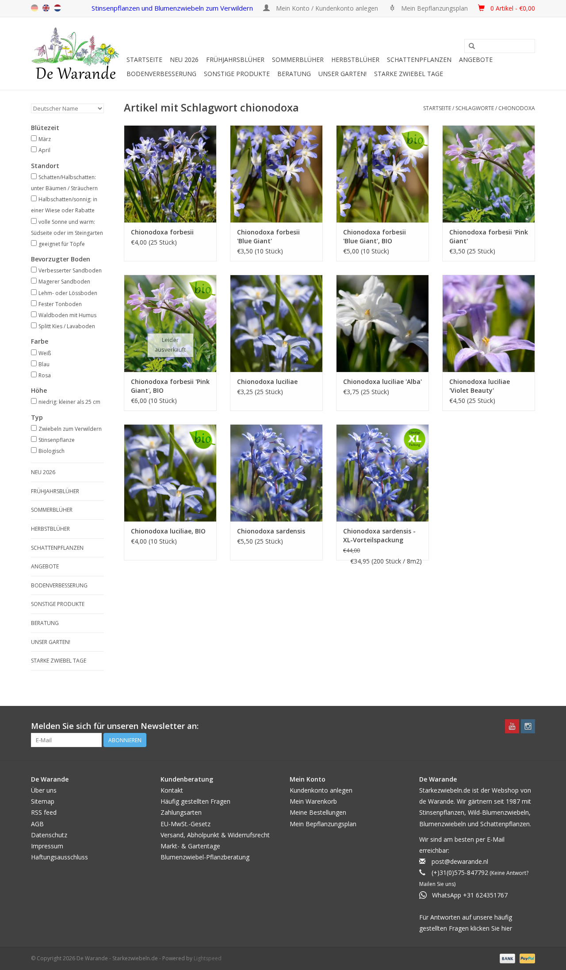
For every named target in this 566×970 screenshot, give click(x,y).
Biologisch (51, 451)
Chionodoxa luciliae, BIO (168, 531)
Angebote (476, 59)
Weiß (44, 353)
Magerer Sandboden (64, 281)
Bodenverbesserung (161, 73)
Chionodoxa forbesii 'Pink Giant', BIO (170, 386)
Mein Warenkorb (313, 801)
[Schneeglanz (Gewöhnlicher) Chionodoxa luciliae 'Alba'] (382, 323)
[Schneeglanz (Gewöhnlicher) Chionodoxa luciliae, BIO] (170, 472)
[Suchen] (471, 46)
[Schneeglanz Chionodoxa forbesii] (170, 173)
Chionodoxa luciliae (267, 381)
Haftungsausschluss (59, 857)
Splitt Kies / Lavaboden (66, 326)
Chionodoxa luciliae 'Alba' (382, 381)
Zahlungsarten (181, 812)
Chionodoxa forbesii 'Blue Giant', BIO (374, 236)
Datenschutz (49, 835)
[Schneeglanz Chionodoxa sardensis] (276, 472)
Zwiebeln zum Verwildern (70, 429)
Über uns (44, 790)
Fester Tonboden (60, 304)
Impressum (47, 846)
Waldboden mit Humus (67, 315)
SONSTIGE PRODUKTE (237, 73)
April (44, 150)
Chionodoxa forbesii (162, 232)
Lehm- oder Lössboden (67, 293)
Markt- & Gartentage (190, 846)
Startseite (144, 59)
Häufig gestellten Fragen (195, 801)
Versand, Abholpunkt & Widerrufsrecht (215, 835)
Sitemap (42, 801)
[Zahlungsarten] (506, 958)
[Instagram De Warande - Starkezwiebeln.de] (528, 726)
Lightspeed (208, 958)
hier (506, 928)
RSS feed (44, 812)
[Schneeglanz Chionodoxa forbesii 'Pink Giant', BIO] (170, 323)
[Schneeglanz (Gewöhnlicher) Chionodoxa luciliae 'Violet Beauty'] (488, 323)
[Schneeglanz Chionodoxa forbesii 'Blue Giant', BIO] (382, 173)
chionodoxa (516, 108)
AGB (37, 824)
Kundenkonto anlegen (321, 790)
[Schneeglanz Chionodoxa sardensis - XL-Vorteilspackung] (382, 472)
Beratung (294, 73)
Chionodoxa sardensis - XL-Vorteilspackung (379, 535)
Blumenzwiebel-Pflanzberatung (205, 857)
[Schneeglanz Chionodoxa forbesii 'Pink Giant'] (488, 173)
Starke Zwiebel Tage (408, 73)
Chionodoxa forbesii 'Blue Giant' (268, 236)
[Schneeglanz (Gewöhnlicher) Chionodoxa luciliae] (276, 323)
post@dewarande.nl (460, 861)
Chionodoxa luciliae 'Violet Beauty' (479, 386)
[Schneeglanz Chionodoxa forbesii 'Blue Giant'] (276, 173)
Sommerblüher (298, 59)
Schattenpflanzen (419, 59)
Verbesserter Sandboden (70, 270)
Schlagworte (474, 108)
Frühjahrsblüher (235, 59)
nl (57, 8)
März (44, 139)
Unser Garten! (342, 73)
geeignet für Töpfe (61, 244)
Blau (44, 364)
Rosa (44, 375)
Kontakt (172, 790)
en (46, 8)
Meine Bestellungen (318, 812)
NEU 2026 (184, 59)
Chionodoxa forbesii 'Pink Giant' (488, 236)
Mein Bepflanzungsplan (323, 824)
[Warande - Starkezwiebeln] (77, 53)
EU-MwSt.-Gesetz (185, 824)
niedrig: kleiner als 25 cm (69, 402)
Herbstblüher (355, 59)
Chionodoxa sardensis (271, 531)
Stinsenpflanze (56, 440)
